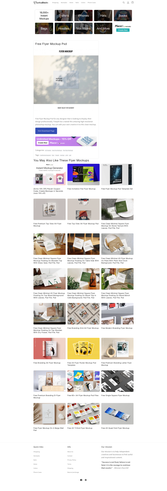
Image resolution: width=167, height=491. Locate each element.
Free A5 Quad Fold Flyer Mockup (115, 428)
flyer (53, 155)
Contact (69, 456)
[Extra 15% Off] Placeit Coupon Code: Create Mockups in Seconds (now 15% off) (48, 191)
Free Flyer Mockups (68, 150)
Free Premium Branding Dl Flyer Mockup (47, 396)
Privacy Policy (71, 460)
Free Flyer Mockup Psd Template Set (117, 189)
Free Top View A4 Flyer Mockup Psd (83, 224)
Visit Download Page (46, 131)
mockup (62, 155)
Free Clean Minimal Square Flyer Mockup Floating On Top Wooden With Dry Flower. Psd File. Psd (47, 330)
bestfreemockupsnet (45, 155)
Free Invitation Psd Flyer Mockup (81, 189)
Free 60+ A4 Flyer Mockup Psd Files (82, 395)
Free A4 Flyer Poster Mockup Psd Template (81, 364)
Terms (69, 464)
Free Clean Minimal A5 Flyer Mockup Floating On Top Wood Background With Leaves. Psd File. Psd (49, 295)
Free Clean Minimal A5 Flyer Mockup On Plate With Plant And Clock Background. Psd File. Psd (117, 260)
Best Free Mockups (57, 150)
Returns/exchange (73, 472)
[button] (124, 2)
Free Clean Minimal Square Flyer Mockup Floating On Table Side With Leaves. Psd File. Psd (83, 260)
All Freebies (48, 150)
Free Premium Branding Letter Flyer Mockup (116, 364)
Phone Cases (37, 472)
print (67, 155)
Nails (35, 460)
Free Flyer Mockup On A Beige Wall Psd (48, 429)
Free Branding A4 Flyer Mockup (47, 363)
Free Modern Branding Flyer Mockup (116, 328)
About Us (70, 452)
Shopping (36, 452)
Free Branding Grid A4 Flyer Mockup (83, 328)
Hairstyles (36, 456)
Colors (35, 468)
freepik (57, 155)
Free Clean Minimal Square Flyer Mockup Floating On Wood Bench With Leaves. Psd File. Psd (115, 295)
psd (70, 155)
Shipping (70, 468)
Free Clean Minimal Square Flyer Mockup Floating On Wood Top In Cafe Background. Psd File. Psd (81, 295)
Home (35, 464)
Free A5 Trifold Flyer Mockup (79, 428)
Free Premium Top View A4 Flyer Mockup (47, 225)
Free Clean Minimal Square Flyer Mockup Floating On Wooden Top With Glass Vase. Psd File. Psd (47, 260)
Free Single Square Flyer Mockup (115, 395)
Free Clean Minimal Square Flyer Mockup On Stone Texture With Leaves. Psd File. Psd (115, 226)
